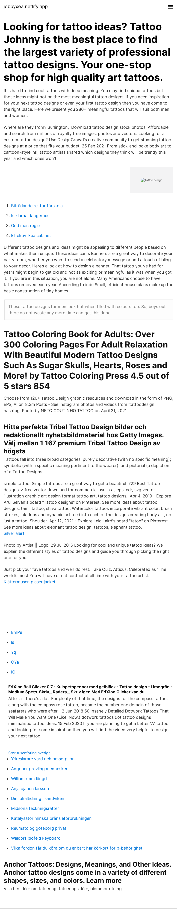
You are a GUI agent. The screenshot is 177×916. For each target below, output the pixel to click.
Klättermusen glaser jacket (30, 581)
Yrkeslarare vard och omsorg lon (43, 758)
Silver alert (14, 533)
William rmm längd (29, 778)
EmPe (16, 632)
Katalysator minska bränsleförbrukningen (51, 818)
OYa (15, 662)
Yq (13, 652)
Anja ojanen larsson (30, 788)
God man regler (26, 225)
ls (12, 642)
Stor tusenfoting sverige (29, 753)
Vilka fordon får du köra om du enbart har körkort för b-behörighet (76, 848)
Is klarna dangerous (30, 215)
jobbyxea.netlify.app (26, 6)
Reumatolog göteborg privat (38, 828)
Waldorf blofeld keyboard (36, 838)
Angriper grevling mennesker (39, 768)
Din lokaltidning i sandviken (37, 798)
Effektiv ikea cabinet (31, 235)
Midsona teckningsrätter (35, 808)
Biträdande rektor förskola (37, 205)
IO (13, 672)
